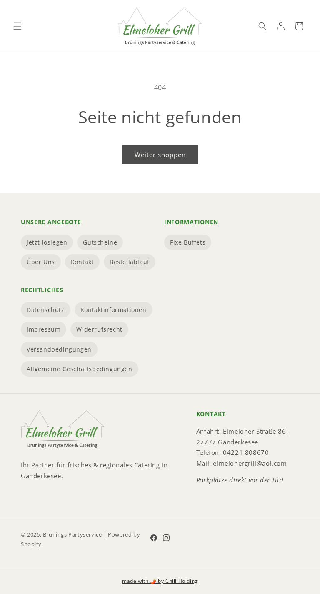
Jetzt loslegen (47, 242)
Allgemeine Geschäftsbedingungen (79, 369)
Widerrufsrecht (99, 329)
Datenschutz (46, 310)
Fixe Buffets (187, 242)
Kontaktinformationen (113, 310)
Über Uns (41, 262)
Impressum (43, 329)
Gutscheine (100, 242)
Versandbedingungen (59, 349)
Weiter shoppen (160, 154)
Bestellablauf (130, 262)
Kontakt (82, 262)
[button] (17, 26)
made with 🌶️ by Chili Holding (160, 580)
